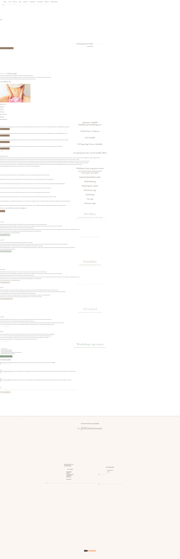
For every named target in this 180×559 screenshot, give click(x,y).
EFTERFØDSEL (3, 119)
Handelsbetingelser (110, 470)
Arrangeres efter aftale (61, 183)
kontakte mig (61, 126)
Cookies (108, 471)
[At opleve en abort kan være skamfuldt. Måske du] (82, 490)
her (71, 479)
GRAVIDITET (3, 114)
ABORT (2, 109)
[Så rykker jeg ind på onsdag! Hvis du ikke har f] (98, 472)
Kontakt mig (60, 133)
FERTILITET (3, 104)
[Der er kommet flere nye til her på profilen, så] (90, 488)
